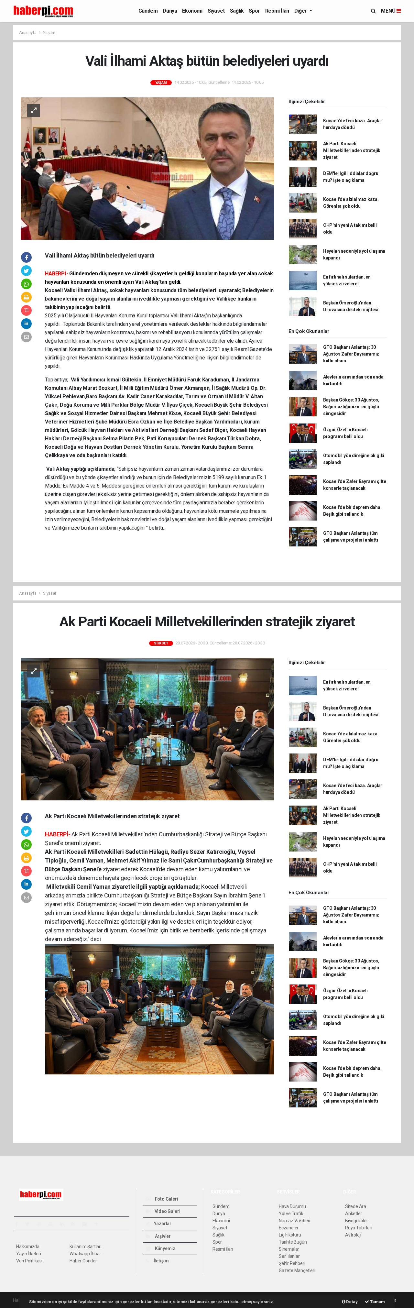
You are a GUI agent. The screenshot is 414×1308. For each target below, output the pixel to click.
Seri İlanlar (289, 1256)
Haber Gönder (83, 1260)
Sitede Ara (355, 1206)
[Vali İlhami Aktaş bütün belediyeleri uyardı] (147, 167)
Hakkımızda (27, 1246)
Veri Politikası (29, 1260)
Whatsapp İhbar (85, 1253)
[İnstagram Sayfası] (41, 1223)
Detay (351, 1301)
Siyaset (216, 11)
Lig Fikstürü (290, 1234)
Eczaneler (289, 1227)
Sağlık (237, 11)
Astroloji (353, 1234)
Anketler (353, 1213)
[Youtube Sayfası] (53, 1223)
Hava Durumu (292, 1206)
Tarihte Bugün (293, 1242)
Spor (254, 11)
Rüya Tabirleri (358, 1227)
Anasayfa (28, 32)
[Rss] (75, 1223)
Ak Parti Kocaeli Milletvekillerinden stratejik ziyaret (351, 150)
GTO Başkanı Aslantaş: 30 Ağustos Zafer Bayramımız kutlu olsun (351, 354)
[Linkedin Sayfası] (64, 1223)
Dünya (170, 11)
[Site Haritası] (87, 1223)
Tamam (377, 1301)
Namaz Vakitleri (294, 1220)
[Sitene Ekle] (98, 1223)
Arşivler (162, 1236)
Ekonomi (192, 11)
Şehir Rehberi (292, 1263)
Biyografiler (356, 1220)
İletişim (161, 1260)
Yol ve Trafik (291, 1213)
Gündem (148, 11)
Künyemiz (164, 1248)
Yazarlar (162, 1223)
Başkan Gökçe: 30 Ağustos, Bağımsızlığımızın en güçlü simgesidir (351, 406)
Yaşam (49, 32)
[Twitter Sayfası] (30, 1223)
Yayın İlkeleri (28, 1253)
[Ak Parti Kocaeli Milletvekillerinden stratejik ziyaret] (147, 728)
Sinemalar (289, 1249)
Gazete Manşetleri (297, 1270)
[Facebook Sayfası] (19, 1223)
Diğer (301, 11)
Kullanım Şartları (86, 1246)
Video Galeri (167, 1211)
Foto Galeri (166, 1199)
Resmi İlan (277, 11)
